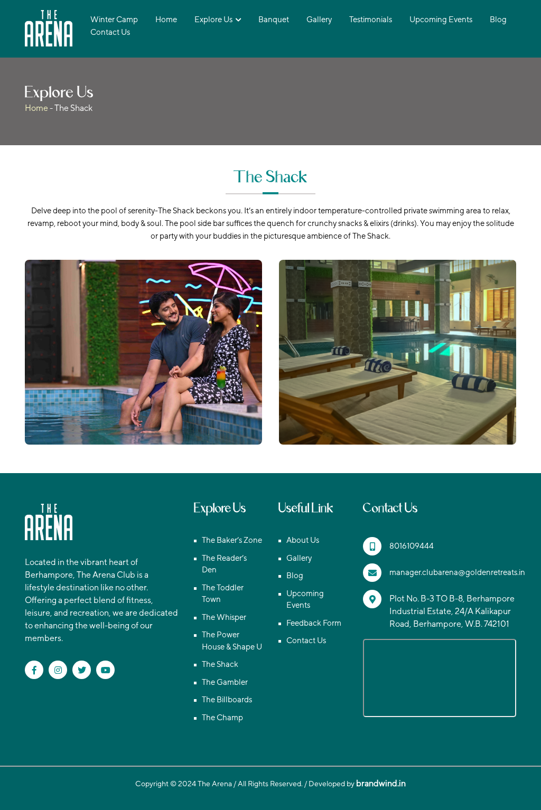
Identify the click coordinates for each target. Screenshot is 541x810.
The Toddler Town (223, 593)
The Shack (220, 664)
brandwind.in (381, 783)
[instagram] (58, 670)
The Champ (222, 717)
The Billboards (227, 699)
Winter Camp (114, 19)
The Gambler (225, 681)
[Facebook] (34, 670)
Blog (498, 19)
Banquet (273, 19)
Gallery (319, 19)
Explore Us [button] (213, 19)
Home (166, 19)
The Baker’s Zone (232, 539)
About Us (302, 539)
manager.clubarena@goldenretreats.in (457, 572)
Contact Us (110, 31)
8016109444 (411, 545)
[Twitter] (81, 670)
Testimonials (370, 19)
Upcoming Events (440, 19)
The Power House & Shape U (232, 640)
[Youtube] (105, 670)
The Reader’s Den (224, 563)
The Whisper (224, 617)
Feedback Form (313, 622)
